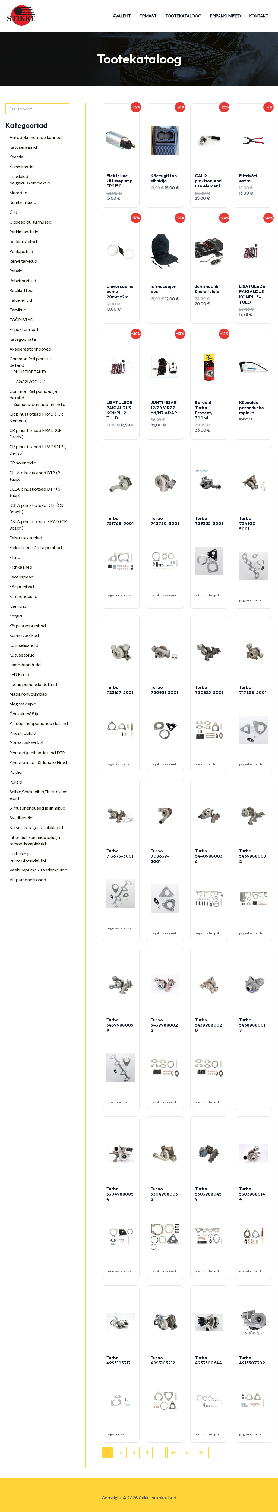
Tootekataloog (183, 16)
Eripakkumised (225, 16)
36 (173, 1452)
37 (187, 1452)
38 (200, 1452)
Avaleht (122, 16)
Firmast (148, 16)
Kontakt (258, 16)
